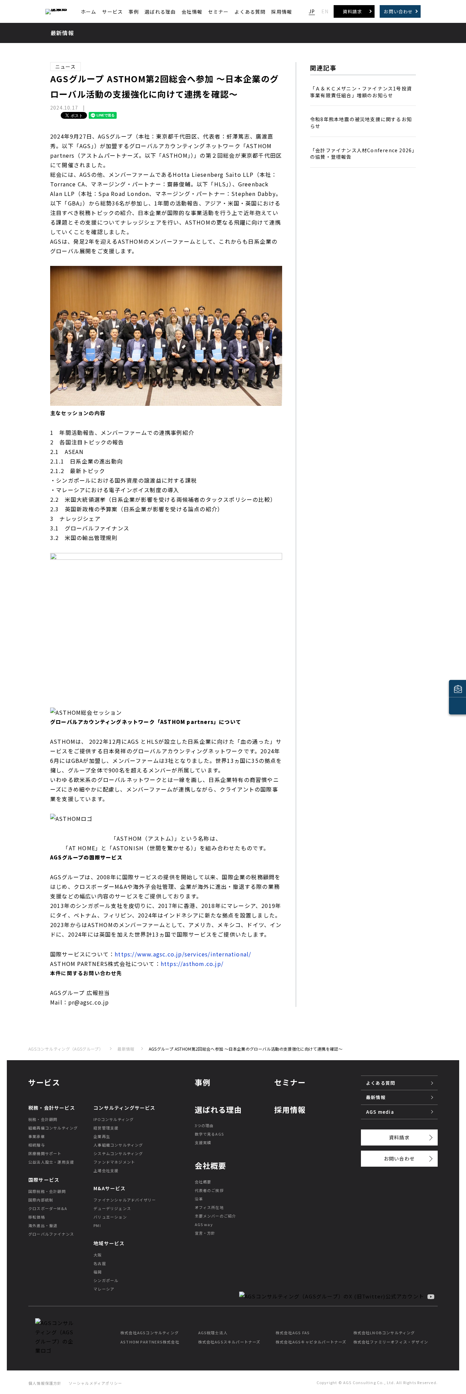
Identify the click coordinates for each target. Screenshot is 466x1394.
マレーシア (103, 1289)
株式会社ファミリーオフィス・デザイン (390, 1342)
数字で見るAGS (209, 1134)
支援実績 (203, 1142)
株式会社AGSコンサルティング (149, 1332)
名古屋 (99, 1263)
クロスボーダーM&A (47, 1208)
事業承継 (36, 1136)
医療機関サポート (45, 1153)
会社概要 (203, 1181)
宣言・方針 (205, 1233)
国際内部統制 (40, 1200)
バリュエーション (110, 1217)
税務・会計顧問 (42, 1119)
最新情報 (125, 1049)
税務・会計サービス (51, 1107)
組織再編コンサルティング (53, 1127)
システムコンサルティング (118, 1153)
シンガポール (105, 1280)
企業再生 (101, 1136)
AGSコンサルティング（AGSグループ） (65, 1049)
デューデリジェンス (112, 1208)
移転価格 (36, 1217)
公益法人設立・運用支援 (51, 1162)
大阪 (97, 1254)
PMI (97, 1225)
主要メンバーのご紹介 (215, 1216)
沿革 (199, 1198)
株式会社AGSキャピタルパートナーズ (311, 1342)
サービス (112, 11)
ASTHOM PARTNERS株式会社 (149, 1342)
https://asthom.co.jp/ (192, 963)
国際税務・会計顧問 (47, 1191)
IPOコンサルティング (113, 1119)
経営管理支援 (105, 1127)
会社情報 (191, 11)
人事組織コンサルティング (118, 1145)
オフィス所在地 (209, 1207)
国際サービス (43, 1179)
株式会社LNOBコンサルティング (384, 1332)
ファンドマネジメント (114, 1162)
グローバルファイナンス (51, 1234)
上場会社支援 (105, 1170)
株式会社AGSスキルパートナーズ (229, 1342)
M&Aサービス (109, 1188)
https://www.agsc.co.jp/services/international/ (183, 954)
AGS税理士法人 (213, 1332)
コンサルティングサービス (124, 1107)
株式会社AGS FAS (293, 1332)
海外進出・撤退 (42, 1225)
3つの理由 (204, 1125)
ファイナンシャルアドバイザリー (124, 1200)
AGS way (204, 1224)
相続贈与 (36, 1145)
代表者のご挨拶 (209, 1190)
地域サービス (109, 1243)
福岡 (97, 1272)
